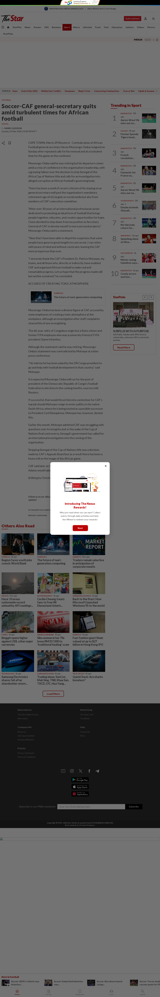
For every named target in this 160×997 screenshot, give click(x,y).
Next (80, 528)
